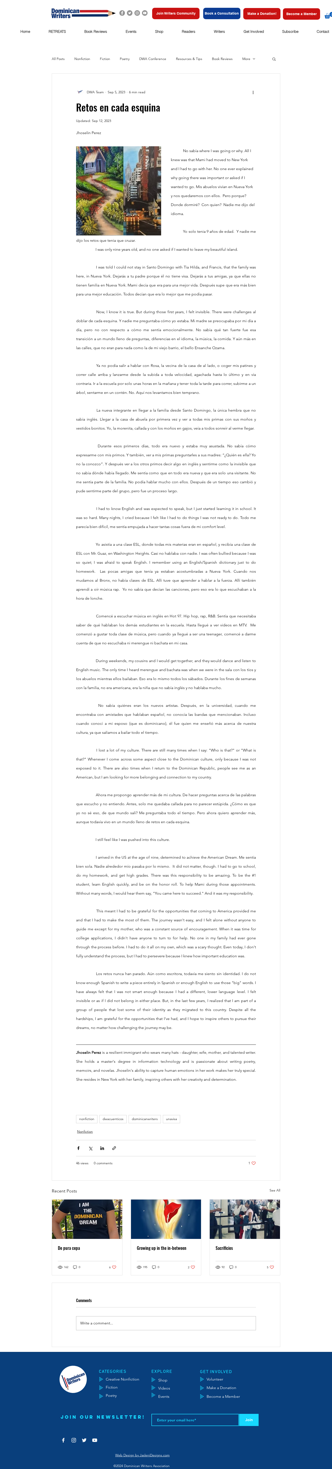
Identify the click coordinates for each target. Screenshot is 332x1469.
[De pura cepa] (87, 1219)
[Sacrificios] (245, 1219)
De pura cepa (69, 1248)
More (246, 59)
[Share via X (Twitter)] (90, 1148)
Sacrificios (224, 1248)
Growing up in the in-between (161, 1248)
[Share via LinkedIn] (102, 1148)
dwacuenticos (113, 1119)
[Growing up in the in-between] (166, 1219)
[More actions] (253, 92)
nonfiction (86, 1119)
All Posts (58, 59)
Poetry (125, 59)
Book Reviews (222, 59)
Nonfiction (82, 59)
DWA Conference (152, 59)
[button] (57, 31)
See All (275, 1190)
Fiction (105, 59)
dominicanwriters (145, 1119)
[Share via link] (114, 1148)
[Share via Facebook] (78, 1148)
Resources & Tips (189, 59)
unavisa (171, 1119)
